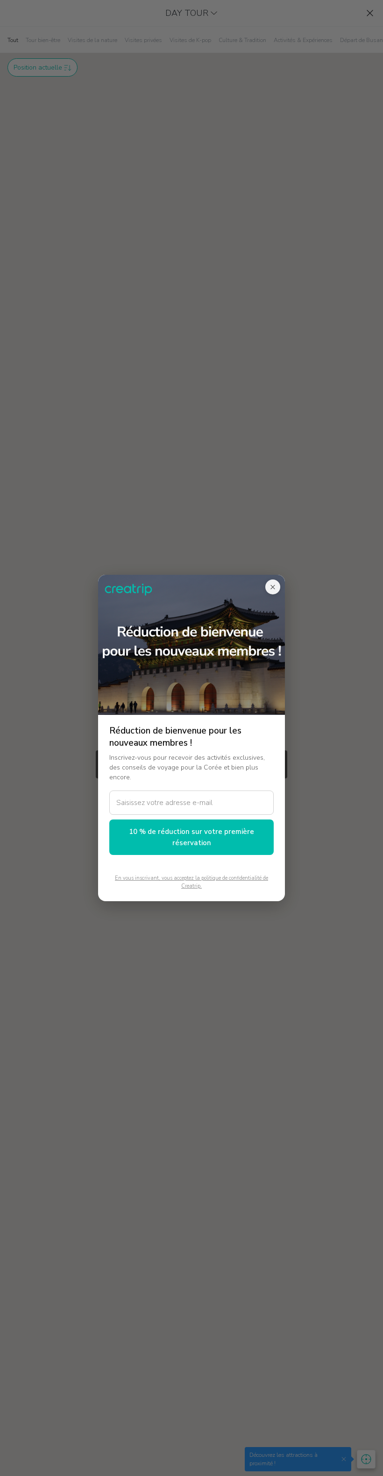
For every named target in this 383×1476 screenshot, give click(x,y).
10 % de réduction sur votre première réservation (191, 837)
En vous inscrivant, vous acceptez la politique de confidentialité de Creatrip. (191, 882)
